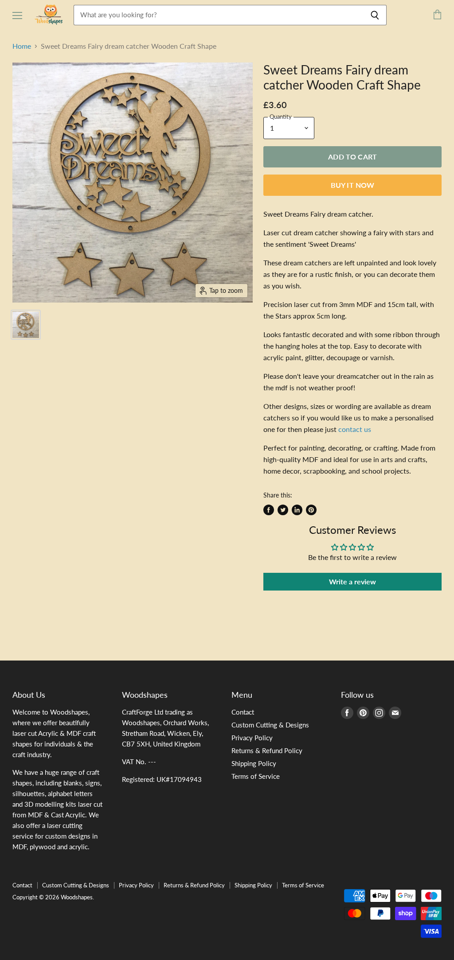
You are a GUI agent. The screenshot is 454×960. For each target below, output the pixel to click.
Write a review (352, 581)
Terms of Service (255, 776)
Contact (242, 712)
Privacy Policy (252, 738)
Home (21, 46)
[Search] (375, 15)
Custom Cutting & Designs (270, 725)
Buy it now (353, 185)
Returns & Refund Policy (266, 750)
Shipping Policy (253, 763)
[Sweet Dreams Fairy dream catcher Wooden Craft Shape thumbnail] (26, 325)
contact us (354, 429)
